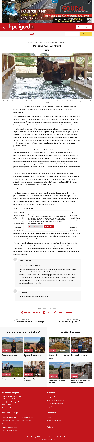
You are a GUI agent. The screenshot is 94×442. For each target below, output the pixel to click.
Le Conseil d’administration (55, 403)
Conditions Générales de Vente (11, 424)
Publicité (49, 417)
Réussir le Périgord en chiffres (55, 400)
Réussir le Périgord (32, 437)
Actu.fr (50, 427)
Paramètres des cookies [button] (35, 226)
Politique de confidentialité (10, 427)
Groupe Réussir (64, 437)
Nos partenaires (51, 407)
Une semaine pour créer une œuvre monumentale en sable (59, 357)
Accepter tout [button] (49, 226)
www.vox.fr (51, 439)
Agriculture (63, 42)
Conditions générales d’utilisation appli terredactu (16, 420)
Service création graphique (55, 420)
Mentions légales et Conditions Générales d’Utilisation (17, 417)
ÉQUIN (47, 50)
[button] (83, 27)
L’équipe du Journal (52, 397)
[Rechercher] (32, 33)
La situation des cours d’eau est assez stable (81, 381)
